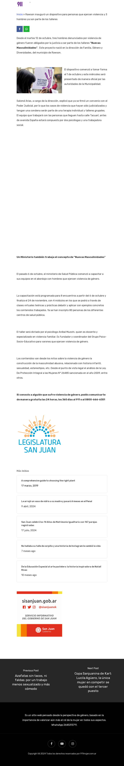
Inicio (20, 14)
